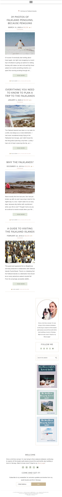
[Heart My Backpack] (19, 11)
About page (47, 337)
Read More (21, 75)
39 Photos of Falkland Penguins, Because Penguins (20, 20)
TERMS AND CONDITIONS (31, 494)
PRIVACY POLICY (31, 495)
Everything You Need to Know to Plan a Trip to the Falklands (20, 93)
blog (19, 80)
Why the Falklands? (20, 162)
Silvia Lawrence (31, 492)
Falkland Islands (26, 80)
